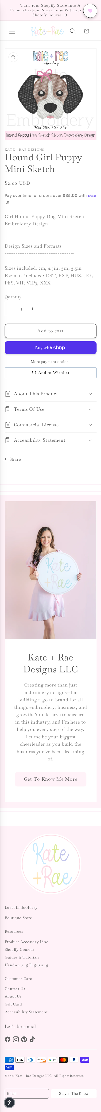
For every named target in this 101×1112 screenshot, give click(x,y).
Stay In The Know (74, 1094)
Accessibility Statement (26, 1011)
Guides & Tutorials (22, 957)
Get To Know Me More (50, 779)
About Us (13, 996)
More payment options (50, 361)
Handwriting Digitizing (26, 964)
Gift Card (13, 1004)
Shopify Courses (19, 949)
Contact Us (15, 988)
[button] (12, 31)
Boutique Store (18, 917)
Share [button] (15, 459)
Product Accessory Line (26, 941)
